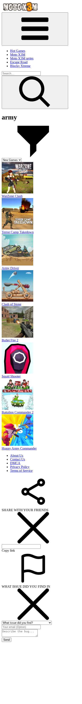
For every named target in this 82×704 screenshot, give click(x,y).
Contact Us (17, 459)
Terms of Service (21, 470)
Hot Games (17, 51)
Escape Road (19, 62)
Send (6, 639)
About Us (16, 455)
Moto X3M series (21, 58)
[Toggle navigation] (35, 29)
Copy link (8, 550)
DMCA (15, 463)
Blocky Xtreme (20, 66)
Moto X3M (17, 54)
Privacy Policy (19, 467)
